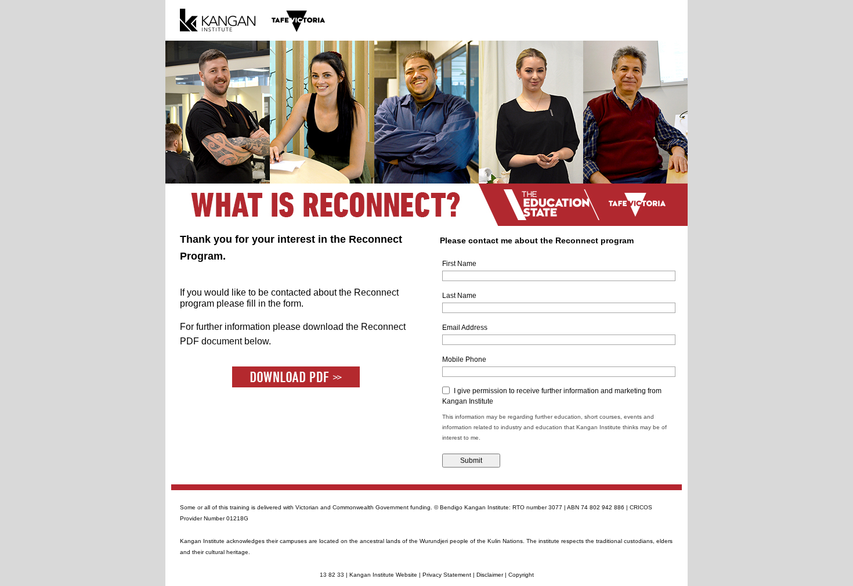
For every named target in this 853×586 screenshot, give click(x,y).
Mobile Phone (464, 359)
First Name (459, 264)
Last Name (459, 296)
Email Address (464, 327)
